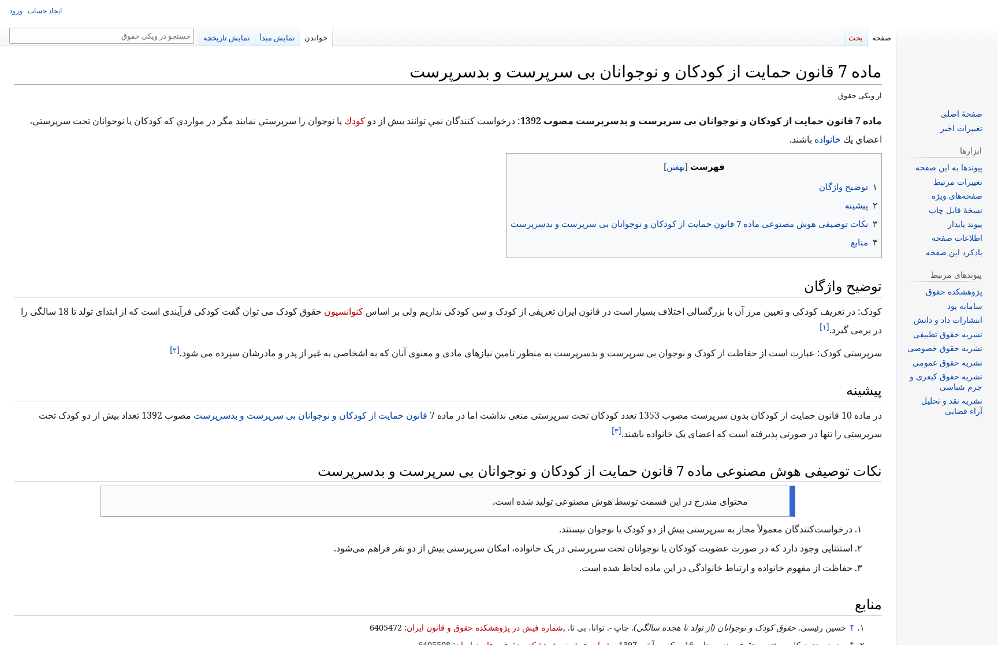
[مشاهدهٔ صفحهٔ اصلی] (947, 46)
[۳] (660, 431)
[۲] (206, 350)
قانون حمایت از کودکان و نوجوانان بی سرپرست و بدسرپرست (327, 415)
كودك (416, 120)
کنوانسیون (360, 311)
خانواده (48, 120)
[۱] (859, 327)
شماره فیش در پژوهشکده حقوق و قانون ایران (493, 627)
